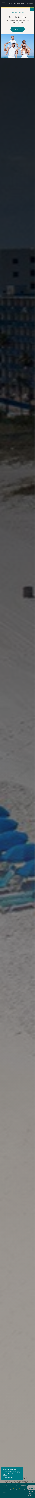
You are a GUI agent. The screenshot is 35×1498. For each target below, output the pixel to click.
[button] (32, 9)
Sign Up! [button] (19, 30)
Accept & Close (8, 1477)
